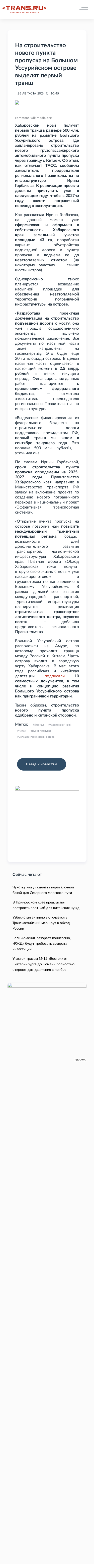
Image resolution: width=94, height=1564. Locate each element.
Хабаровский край (60, 725)
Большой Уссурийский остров (36, 737)
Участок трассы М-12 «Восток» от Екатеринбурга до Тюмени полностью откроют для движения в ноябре (43, 964)
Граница (39, 725)
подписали (55, 676)
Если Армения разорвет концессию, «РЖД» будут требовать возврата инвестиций (42, 943)
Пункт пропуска (41, 731)
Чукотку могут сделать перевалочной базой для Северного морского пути (43, 890)
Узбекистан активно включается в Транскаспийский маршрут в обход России (41, 923)
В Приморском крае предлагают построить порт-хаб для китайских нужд (46, 905)
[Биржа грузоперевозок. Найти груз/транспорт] (24, 9)
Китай (22, 731)
